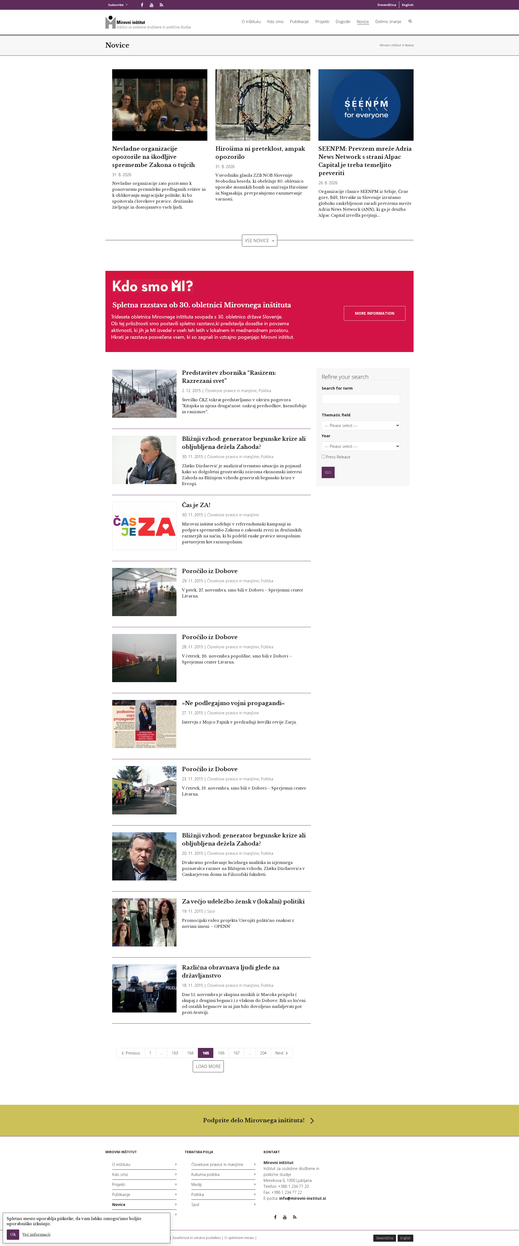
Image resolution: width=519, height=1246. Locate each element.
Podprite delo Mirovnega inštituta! (254, 1120)
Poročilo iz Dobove (210, 571)
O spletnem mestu (239, 1237)
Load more (208, 1066)
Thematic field (336, 414)
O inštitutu (251, 21)
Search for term (337, 388)
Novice (363, 21)
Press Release (337, 456)
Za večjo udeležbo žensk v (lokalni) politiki (243, 901)
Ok (13, 1234)
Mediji (196, 1184)
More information (374, 313)
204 (263, 1053)
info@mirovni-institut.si (302, 1198)
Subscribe (116, 5)
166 (221, 1053)
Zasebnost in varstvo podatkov (196, 1237)
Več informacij (36, 1234)
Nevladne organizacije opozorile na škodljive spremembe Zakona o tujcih (153, 157)
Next (280, 1053)
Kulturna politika (205, 1174)
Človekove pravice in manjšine (231, 390)
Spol (211, 911)
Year (326, 435)
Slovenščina (386, 5)
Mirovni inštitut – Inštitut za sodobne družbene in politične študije (390, 45)
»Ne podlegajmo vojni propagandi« (233, 703)
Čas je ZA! (196, 505)
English (408, 5)
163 (175, 1053)
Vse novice (257, 241)
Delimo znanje (388, 21)
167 (236, 1053)
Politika (265, 390)
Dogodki (343, 21)
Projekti (322, 21)
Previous (132, 1053)
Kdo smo (275, 21)
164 (190, 1053)
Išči (328, 472)
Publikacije (299, 21)
